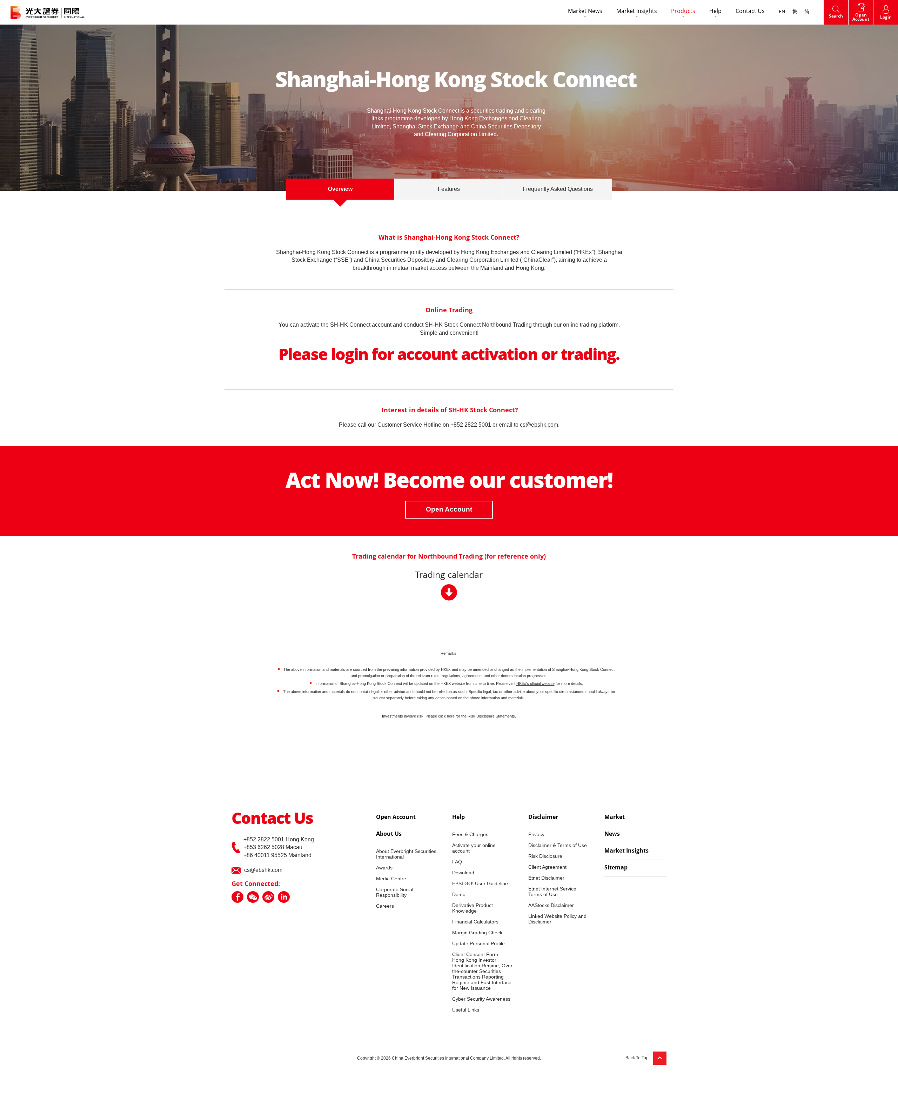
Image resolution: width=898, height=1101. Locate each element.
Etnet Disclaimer (546, 878)
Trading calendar (449, 575)
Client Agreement (547, 867)
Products (683, 11)
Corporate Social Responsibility (394, 892)
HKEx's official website (535, 683)
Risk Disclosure (545, 856)
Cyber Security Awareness (481, 999)
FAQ (457, 862)
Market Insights (636, 11)
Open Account (449, 509)
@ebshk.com (541, 425)
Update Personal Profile (478, 943)
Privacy (536, 834)
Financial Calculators (475, 922)
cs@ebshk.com (263, 870)
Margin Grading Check (477, 932)
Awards (384, 867)
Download (463, 872)
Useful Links (465, 1010)
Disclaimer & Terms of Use (557, 845)
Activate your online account (474, 848)
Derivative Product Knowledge (472, 908)
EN (782, 11)
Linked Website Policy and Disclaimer (557, 919)
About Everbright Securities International (406, 854)
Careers (385, 906)
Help (715, 11)
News (612, 834)
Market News (585, 11)
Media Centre (391, 878)
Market (614, 817)
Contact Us (750, 11)
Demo (458, 894)
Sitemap (616, 868)
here (451, 716)
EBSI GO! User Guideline (480, 883)
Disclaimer (543, 817)
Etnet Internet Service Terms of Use (552, 891)
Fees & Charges (470, 834)
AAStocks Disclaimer (551, 905)
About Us (389, 834)
